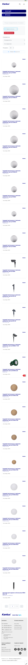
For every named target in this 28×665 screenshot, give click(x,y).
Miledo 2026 (4, 647)
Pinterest (25, 649)
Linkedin (20, 653)
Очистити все (10, 33)
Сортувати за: (6, 37)
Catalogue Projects (17, 625)
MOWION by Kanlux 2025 (6, 651)
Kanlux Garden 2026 (18, 627)
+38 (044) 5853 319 (7, 625)
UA (26, 0)
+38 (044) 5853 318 (7, 627)
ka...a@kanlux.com (7, 629)
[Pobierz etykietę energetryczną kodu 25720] (24, 376)
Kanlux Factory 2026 (18, 628)
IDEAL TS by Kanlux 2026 (6, 649)
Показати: (5, 47)
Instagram (18, 649)
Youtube (21, 649)
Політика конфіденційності (15, 658)
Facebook (15, 649)
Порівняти (7, 79)
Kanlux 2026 (16, 623)
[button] (26, 0)
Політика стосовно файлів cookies (9, 660)
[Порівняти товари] (26, 663)
